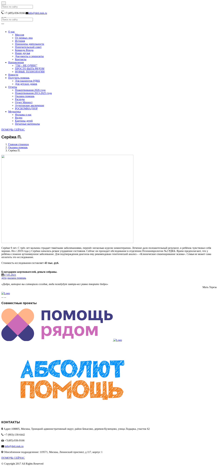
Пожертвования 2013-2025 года (33, 93)
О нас (11, 31)
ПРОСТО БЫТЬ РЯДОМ (29, 68)
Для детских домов (26, 83)
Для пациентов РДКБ (27, 80)
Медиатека (14, 111)
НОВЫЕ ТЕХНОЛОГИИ (30, 71)
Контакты (20, 59)
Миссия (19, 34)
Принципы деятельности (29, 43)
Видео (18, 117)
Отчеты (12, 87)
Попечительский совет (28, 47)
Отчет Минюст (24, 102)
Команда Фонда (24, 50)
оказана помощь (16, 277)
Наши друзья (22, 53)
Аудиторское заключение (29, 105)
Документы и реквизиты (29, 56)
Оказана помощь (24, 96)
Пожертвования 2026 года (30, 90)
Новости (13, 74)
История (20, 40)
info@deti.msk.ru (37, 13)
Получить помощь (18, 77)
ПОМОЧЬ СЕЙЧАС (13, 129)
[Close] (3, 3)
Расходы (20, 99)
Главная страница (18, 144)
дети (4, 277)
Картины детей (24, 120)
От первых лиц (24, 37)
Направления (16, 62)
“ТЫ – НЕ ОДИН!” (26, 65)
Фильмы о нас (23, 114)
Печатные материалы (27, 123)
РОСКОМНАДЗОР (26, 108)
